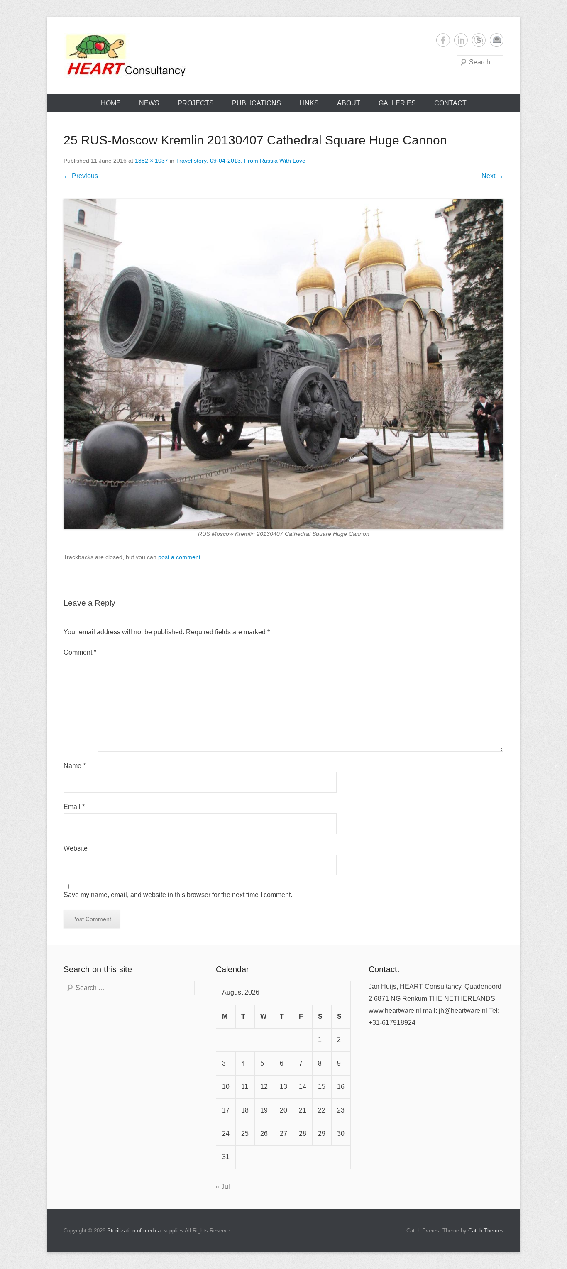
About (348, 103)
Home (111, 103)
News (149, 103)
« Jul (223, 1186)
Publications (256, 103)
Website (76, 848)
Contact (450, 103)
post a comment (179, 557)
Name (75, 765)
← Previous (81, 175)
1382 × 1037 (151, 160)
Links (309, 103)
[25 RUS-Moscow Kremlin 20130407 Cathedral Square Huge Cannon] (283, 364)
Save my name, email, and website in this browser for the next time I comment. (178, 894)
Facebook (443, 40)
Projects (196, 103)
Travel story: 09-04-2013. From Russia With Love (240, 160)
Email (496, 40)
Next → (492, 175)
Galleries (397, 103)
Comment (80, 652)
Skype (479, 40)
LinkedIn (461, 40)
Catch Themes (485, 1230)
